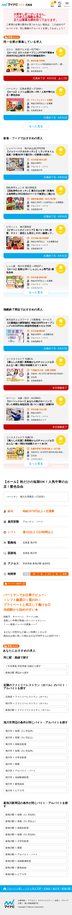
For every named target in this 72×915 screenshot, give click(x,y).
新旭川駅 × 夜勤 (13, 847)
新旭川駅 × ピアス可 (15, 874)
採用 (56, 900)
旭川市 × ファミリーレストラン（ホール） (27, 703)
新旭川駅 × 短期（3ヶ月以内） (21, 834)
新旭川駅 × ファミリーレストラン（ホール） (28, 710)
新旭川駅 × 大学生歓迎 (17, 841)
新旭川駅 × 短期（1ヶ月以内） (21, 814)
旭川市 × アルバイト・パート (20, 770)
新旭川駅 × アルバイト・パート (21, 854)
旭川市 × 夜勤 (12, 764)
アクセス (31, 900)
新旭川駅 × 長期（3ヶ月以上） (21, 821)
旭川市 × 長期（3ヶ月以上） (19, 737)
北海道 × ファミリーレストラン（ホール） (27, 696)
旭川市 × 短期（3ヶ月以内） (19, 750)
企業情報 (21, 900)
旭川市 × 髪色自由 (14, 784)
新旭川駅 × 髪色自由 (15, 867)
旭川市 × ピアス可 (14, 790)
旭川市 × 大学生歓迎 (15, 757)
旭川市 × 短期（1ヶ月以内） (19, 731)
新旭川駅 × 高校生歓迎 (17, 828)
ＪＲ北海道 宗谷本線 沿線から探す (23, 666)
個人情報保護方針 (31, 903)
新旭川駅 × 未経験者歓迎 (18, 861)
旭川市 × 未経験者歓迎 (17, 777)
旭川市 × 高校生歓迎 (15, 744)
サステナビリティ (45, 900)
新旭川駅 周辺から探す (17, 672)
